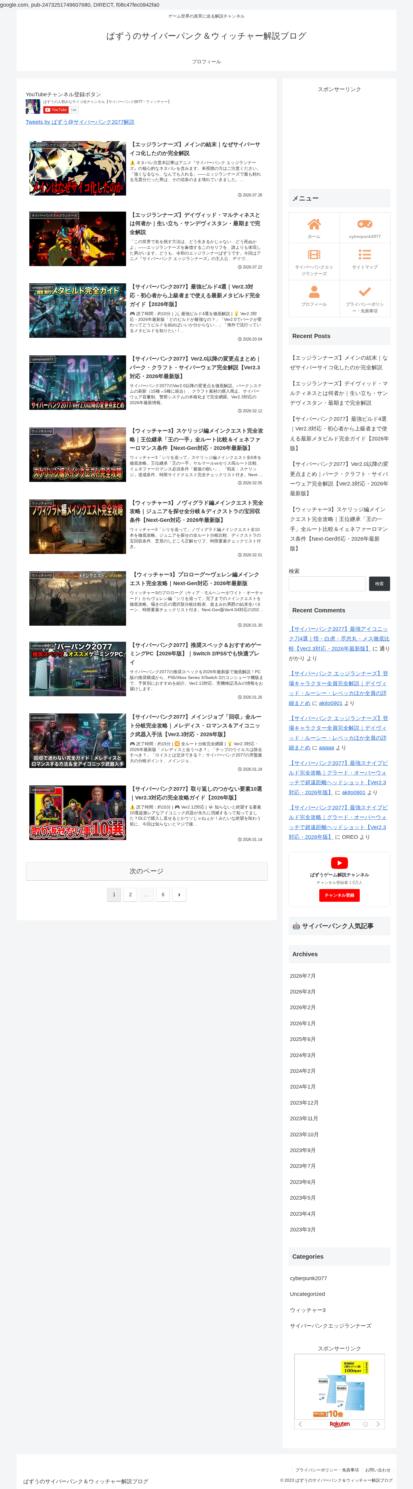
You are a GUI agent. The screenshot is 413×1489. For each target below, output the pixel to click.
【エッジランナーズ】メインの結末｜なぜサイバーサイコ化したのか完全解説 (339, 363)
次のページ (147, 871)
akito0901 (331, 703)
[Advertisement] (339, 136)
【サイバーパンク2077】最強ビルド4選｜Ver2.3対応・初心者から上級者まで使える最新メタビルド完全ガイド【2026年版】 (339, 433)
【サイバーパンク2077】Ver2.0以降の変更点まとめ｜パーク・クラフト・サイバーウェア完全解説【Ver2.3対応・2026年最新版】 (339, 478)
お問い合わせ (378, 1470)
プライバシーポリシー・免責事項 (327, 1470)
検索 (294, 571)
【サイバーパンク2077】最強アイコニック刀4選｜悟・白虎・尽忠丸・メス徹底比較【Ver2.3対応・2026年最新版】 (339, 639)
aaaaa (326, 748)
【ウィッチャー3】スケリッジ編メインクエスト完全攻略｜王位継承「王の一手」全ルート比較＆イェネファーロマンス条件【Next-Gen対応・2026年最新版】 (339, 529)
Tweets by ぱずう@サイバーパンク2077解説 (80, 122)
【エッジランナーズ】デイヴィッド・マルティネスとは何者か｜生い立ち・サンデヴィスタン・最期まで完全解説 (339, 393)
